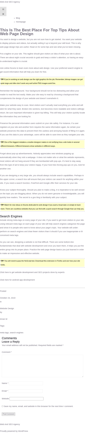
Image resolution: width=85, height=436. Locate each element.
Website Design (7, 308)
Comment (7, 352)
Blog (18, 18)
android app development (23, 280)
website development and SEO (28, 272)
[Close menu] (3, 13)
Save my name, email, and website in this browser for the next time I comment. (38, 406)
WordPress (23, 431)
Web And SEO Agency (10, 2)
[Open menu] (3, 9)
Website (5, 398)
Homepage (21, 22)
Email (5, 391)
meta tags (4, 333)
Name (5, 383)
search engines (16, 333)
